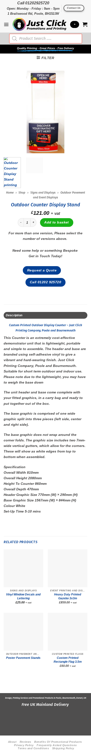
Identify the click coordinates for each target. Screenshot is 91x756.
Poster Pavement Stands (23, 658)
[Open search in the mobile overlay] (45, 38)
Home (10, 192)
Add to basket (56, 222)
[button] (6, 24)
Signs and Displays (43, 192)
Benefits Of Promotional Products (58, 741)
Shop (21, 192)
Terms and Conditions (33, 748)
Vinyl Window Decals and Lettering (23, 596)
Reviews (25, 741)
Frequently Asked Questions (57, 745)
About (12, 741)
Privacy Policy (24, 745)
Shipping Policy (63, 748)
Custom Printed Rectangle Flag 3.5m (68, 659)
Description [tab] (14, 315)
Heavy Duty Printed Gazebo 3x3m (67, 596)
